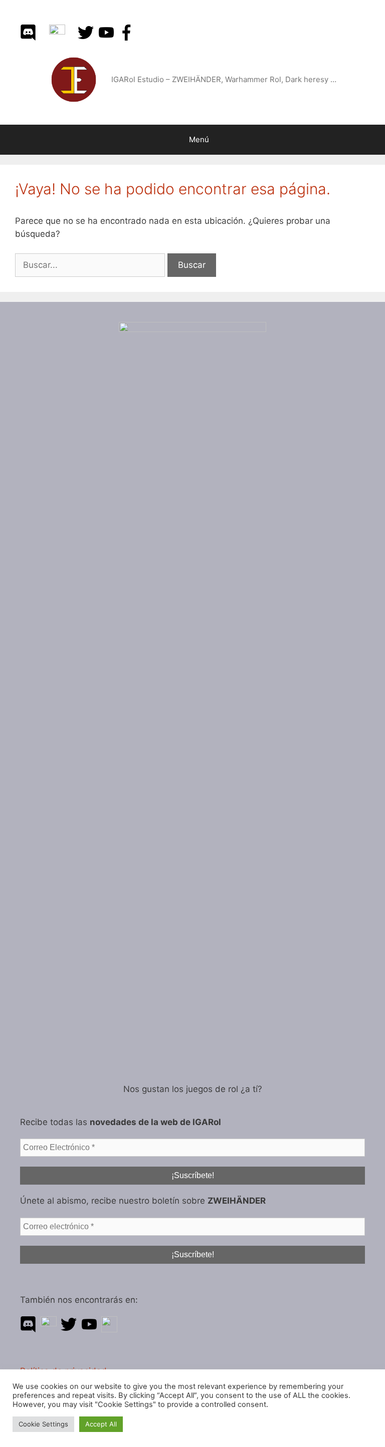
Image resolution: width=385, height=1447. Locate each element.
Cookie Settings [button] (43, 1424)
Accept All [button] (101, 1424)
